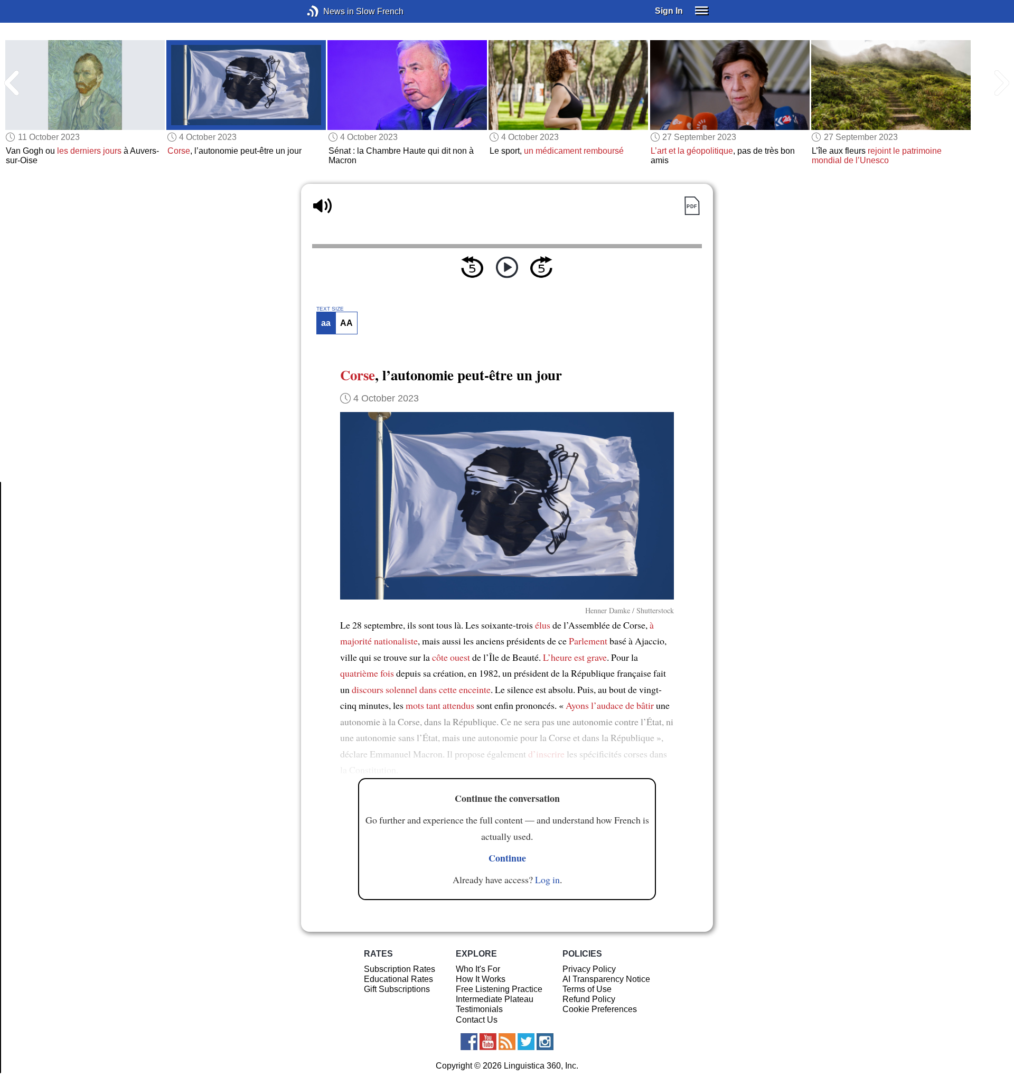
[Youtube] (488, 1041)
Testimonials (479, 1009)
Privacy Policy (589, 969)
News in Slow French (328, 11)
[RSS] (507, 1041)
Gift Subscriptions (397, 989)
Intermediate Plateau (494, 999)
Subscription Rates (399, 969)
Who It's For (478, 969)
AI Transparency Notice (606, 979)
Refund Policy (588, 999)
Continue (507, 858)
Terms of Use (587, 989)
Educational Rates (398, 979)
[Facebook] (469, 1041)
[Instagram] (545, 1041)
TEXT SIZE (330, 309)
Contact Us (476, 1019)
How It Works (480, 979)
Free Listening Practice (499, 989)
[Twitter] (526, 1041)
